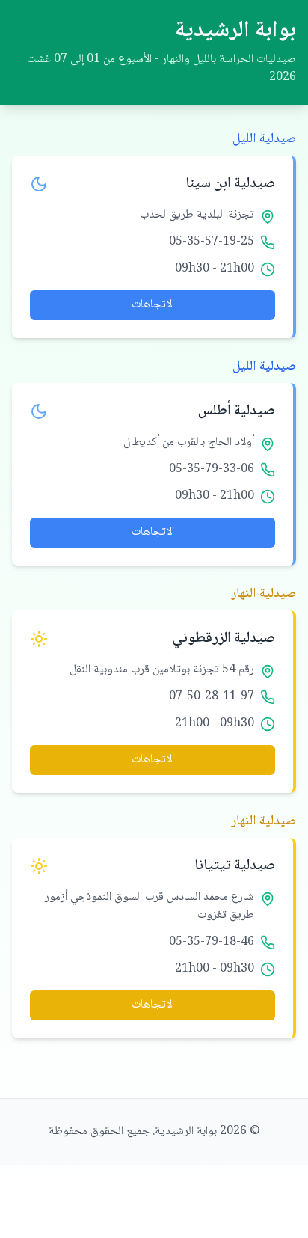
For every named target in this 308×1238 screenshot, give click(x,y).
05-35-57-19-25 (211, 242)
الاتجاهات (153, 305)
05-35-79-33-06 (211, 470)
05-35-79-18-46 (211, 943)
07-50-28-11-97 (211, 697)
